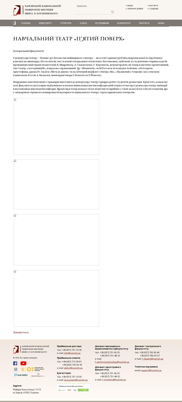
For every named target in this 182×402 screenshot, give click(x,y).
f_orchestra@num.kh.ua (114, 379)
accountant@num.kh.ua (76, 379)
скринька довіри (135, 8)
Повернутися (21, 332)
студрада (153, 8)
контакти (153, 5)
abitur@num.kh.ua (73, 368)
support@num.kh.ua (151, 370)
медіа (130, 5)
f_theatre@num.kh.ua (152, 358)
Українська (82, 6)
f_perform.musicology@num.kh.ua (112, 362)
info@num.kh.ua (72, 353)
